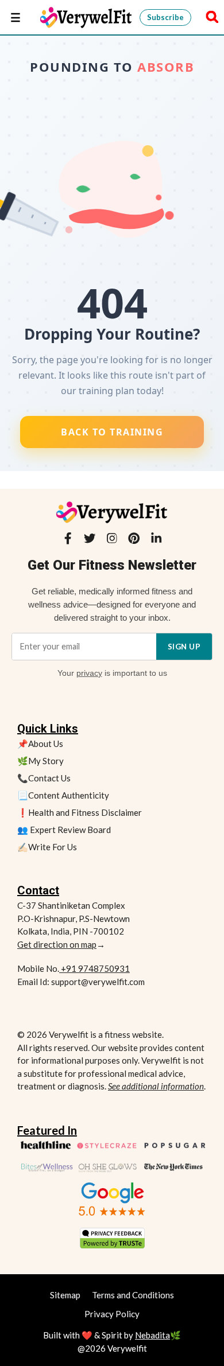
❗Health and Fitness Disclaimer (79, 812)
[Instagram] (112, 540)
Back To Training (112, 432)
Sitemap (65, 1295)
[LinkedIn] (156, 540)
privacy (89, 673)
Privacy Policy (112, 1314)
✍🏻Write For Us (47, 847)
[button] (209, 17)
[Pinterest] (134, 540)
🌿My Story (40, 761)
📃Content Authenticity (63, 795)
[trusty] (112, 1238)
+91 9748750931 (94, 968)
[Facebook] (68, 540)
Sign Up (184, 646)
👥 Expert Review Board (64, 829)
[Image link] (112, 1199)
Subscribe (165, 17)
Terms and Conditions (133, 1295)
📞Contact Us (44, 778)
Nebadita (152, 1335)
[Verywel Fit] (86, 17)
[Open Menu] (15, 17)
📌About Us (40, 743)
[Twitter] (89, 540)
